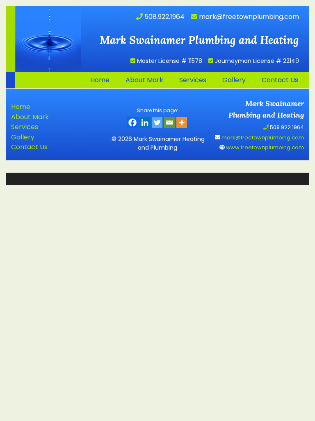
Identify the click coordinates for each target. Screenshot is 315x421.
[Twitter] (157, 122)
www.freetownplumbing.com (264, 147)
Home (20, 106)
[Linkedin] (144, 122)
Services (24, 127)
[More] (181, 122)
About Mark (30, 117)
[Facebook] (132, 122)
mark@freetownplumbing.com (248, 16)
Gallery (22, 137)
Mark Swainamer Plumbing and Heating (43, 39)
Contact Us (29, 147)
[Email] (169, 122)
